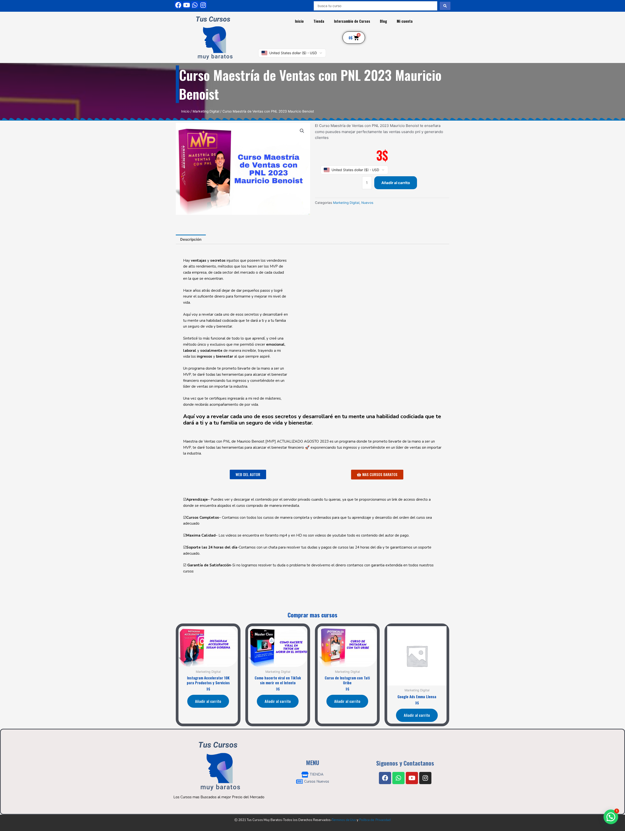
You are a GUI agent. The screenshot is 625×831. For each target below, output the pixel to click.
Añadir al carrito (395, 182)
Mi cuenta (405, 21)
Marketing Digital (206, 111)
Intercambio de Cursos (352, 21)
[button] (302, 130)
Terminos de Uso (344, 820)
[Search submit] (445, 6)
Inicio (299, 21)
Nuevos (367, 203)
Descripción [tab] (190, 239)
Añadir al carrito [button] (208, 701)
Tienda (318, 21)
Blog (383, 21)
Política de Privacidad (375, 820)
